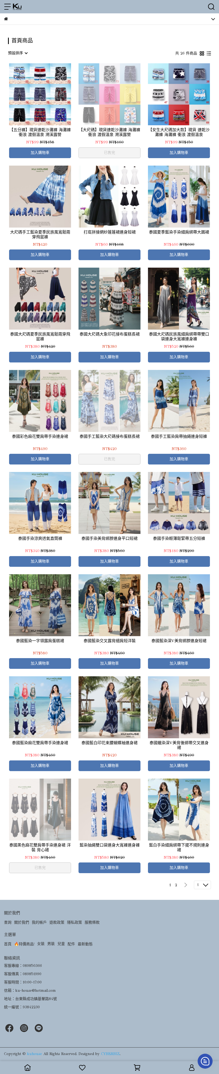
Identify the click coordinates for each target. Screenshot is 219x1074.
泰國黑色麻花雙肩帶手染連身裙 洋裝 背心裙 (40, 847)
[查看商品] (32, 94)
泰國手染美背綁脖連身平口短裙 (109, 538)
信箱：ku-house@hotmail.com (30, 990)
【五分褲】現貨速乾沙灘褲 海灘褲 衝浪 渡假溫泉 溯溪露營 (40, 132)
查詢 (7, 922)
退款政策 (56, 922)
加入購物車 (40, 152)
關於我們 (21, 922)
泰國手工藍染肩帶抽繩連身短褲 (179, 436)
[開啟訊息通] (205, 1061)
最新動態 (85, 944)
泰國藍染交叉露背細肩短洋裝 (110, 640)
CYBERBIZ (110, 1054)
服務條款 (92, 922)
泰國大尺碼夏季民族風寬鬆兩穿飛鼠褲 (40, 336)
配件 (71, 944)
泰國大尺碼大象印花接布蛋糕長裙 (110, 334)
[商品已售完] (117, 94)
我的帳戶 (39, 922)
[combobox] (17, 53)
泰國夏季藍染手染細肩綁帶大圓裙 (179, 232)
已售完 (109, 152)
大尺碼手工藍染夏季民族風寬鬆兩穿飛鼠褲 (40, 234)
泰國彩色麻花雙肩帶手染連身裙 (40, 436)
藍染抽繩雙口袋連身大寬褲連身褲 (110, 845)
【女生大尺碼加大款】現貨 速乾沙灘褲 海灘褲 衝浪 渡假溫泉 (179, 132)
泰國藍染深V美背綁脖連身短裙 (178, 640)
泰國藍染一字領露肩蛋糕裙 (40, 640)
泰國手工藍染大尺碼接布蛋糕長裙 (110, 436)
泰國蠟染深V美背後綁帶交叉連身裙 (179, 745)
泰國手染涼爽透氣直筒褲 (40, 538)
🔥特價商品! (24, 944)
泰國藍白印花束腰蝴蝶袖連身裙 (109, 742)
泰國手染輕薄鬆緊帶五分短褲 (179, 538)
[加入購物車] (48, 94)
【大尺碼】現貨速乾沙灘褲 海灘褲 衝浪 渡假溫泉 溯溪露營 (109, 132)
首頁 (7, 944)
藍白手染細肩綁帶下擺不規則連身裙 (179, 847)
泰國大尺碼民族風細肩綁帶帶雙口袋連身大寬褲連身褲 (179, 336)
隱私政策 (74, 922)
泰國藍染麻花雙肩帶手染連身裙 (40, 742)
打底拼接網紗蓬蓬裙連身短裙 (110, 232)
